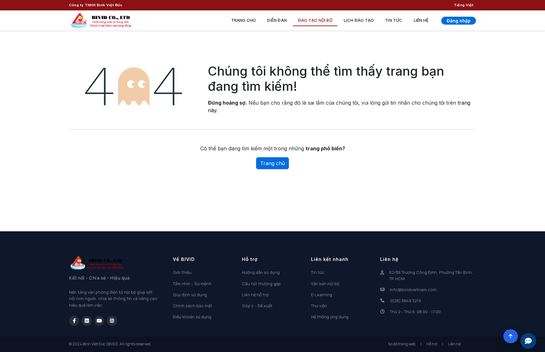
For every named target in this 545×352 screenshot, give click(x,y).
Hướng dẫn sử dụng (261, 272)
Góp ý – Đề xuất (257, 306)
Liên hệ (421, 20)
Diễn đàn (277, 20)
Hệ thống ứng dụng (330, 317)
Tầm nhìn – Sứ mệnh (192, 283)
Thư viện (319, 306)
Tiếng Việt (463, 5)
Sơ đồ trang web (401, 344)
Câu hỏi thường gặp (261, 283)
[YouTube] (99, 321)
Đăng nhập (459, 20)
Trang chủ (243, 20)
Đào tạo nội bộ (315, 20)
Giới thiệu (182, 272)
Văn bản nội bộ (325, 283)
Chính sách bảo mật (192, 306)
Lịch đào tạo (359, 20)
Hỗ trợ (431, 344)
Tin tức (393, 20)
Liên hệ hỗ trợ (255, 294)
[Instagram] (112, 321)
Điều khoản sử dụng (192, 317)
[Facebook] (74, 321)
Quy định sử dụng (190, 294)
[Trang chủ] (101, 20)
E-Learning (321, 294)
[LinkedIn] (87, 321)
